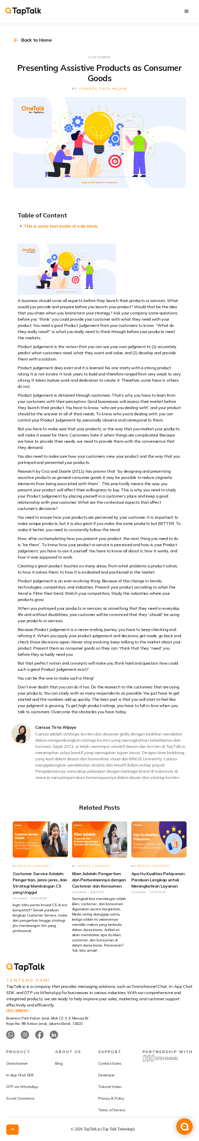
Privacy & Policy (111, 1098)
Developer (106, 1075)
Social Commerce (20, 1098)
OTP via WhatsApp (22, 1086)
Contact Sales (109, 1063)
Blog (59, 1063)
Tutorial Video (110, 1086)
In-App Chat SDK (20, 1075)
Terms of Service (111, 1110)
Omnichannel (16, 1063)
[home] (23, 11)
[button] (186, 11)
